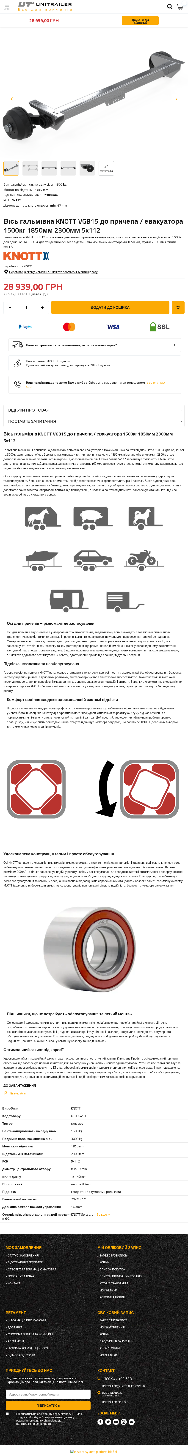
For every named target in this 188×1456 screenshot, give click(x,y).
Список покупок (112, 1269)
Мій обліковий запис (119, 1247)
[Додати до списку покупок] (178, 307)
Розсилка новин (112, 1297)
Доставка (15, 1327)
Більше (102, 1214)
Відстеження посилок (25, 1262)
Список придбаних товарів (121, 1276)
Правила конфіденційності (28, 1348)
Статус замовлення (23, 1255)
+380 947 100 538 (117, 1378)
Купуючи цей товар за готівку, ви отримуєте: (58, 365)
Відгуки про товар (28, 410)
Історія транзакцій (114, 1283)
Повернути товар (21, 1276)
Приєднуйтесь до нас (29, 1370)
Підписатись (48, 1405)
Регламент (16, 1341)
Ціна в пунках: (36, 361)
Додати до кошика (110, 307)
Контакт (14, 1283)
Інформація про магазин (27, 1320)
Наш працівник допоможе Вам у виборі (95, 384)
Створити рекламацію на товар (32, 1269)
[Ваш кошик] (180, 7)
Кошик (104, 1262)
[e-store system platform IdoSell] (94, 1451)
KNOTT (27, 266)
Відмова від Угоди (21, 1355)
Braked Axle (18, 1093)
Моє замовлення (24, 1247)
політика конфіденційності (33, 1423)
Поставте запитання (32, 421)
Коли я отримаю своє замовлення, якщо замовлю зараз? (71, 345)
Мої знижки (108, 1290)
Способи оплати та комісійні (30, 1334)
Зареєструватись (113, 1255)
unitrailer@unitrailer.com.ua (123, 1386)
